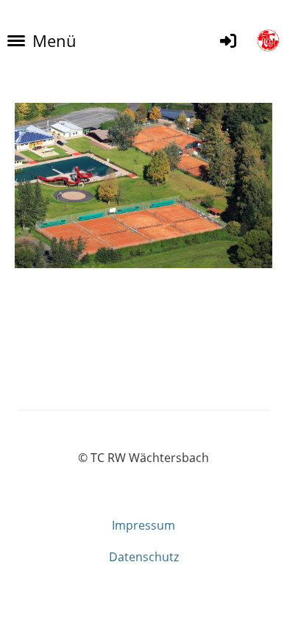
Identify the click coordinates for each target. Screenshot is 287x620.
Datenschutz (144, 557)
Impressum (143, 525)
